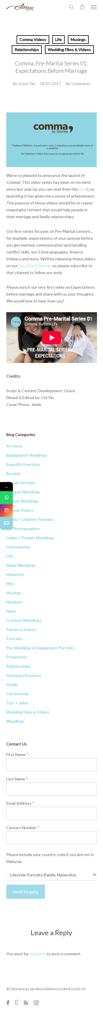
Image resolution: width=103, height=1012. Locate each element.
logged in (37, 953)
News (11, 611)
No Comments (78, 83)
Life (58, 39)
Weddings (15, 721)
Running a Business (23, 675)
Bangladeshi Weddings (26, 455)
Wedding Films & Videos (69, 49)
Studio (12, 684)
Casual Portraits (20, 482)
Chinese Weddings (23, 491)
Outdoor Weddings (23, 620)
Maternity (15, 574)
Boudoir (13, 473)
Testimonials (17, 693)
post (83, 189)
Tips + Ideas (17, 702)
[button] (93, 7)
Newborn (14, 601)
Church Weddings (22, 501)
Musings (78, 39)
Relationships (27, 49)
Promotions (16, 657)
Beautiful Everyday (23, 464)
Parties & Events (21, 629)
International (18, 546)
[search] (71, 6)
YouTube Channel (35, 265)
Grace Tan (26, 83)
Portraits (14, 638)
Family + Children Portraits (30, 519)
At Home (14, 446)
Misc (10, 583)
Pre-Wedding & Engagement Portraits (40, 647)
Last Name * (17, 778)
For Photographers (23, 528)
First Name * (17, 754)
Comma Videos (32, 39)
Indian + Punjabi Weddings (30, 537)
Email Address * (20, 803)
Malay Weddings (21, 565)
